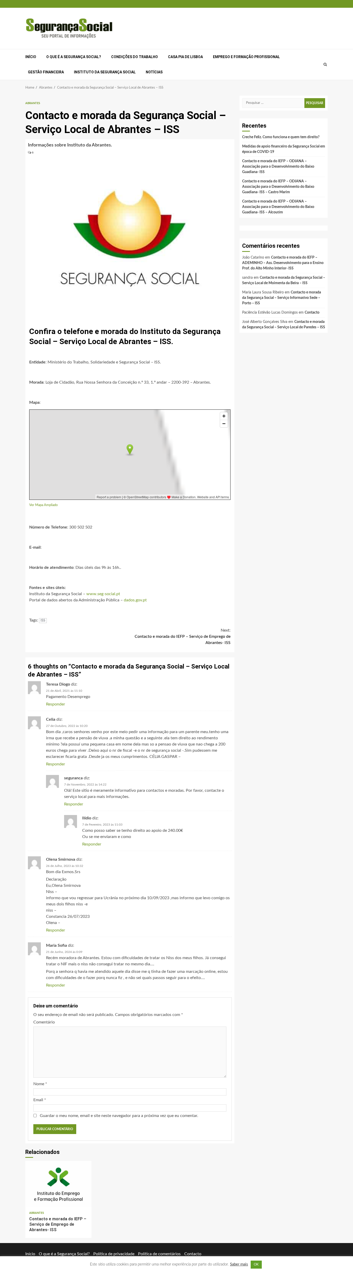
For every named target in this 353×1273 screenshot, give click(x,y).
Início (30, 57)
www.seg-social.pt (103, 594)
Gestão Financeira (46, 72)
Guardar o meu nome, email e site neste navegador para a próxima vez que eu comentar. (119, 1116)
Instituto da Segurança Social (105, 72)
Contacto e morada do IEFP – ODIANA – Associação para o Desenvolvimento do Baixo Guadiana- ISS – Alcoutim (278, 207)
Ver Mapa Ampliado (43, 505)
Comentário (44, 1022)
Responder (55, 704)
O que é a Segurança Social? (73, 57)
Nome (40, 1084)
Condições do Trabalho (134, 57)
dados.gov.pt (135, 600)
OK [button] (256, 1264)
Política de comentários (159, 1254)
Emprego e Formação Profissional (246, 57)
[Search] (325, 64)
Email (39, 1100)
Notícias (154, 72)
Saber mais (239, 1264)
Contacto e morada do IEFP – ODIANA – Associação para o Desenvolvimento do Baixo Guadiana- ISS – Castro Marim (278, 187)
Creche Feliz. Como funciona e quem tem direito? (280, 137)
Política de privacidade (113, 1254)
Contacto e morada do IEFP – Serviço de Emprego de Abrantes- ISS (183, 636)
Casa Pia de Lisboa (185, 57)
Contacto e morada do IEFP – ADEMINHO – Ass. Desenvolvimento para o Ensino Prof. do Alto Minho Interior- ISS (283, 263)
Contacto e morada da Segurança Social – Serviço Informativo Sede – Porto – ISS (281, 298)
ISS (43, 620)
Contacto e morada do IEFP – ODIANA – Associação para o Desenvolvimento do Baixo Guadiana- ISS (278, 166)
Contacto (312, 312)
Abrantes (32, 103)
